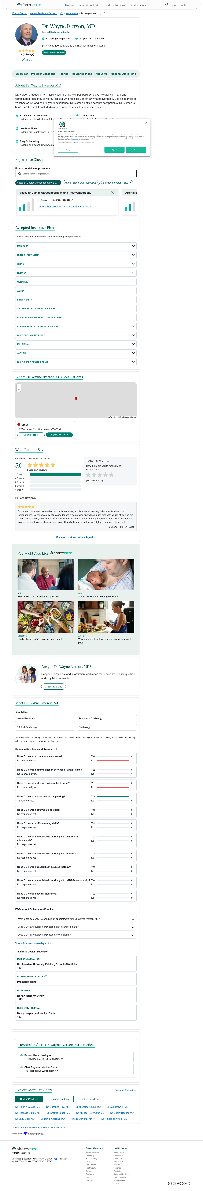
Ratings (63, 74)
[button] (55, 749)
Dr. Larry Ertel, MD (25, 1118)
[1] (88, 474)
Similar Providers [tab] (29, 1099)
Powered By (18, 1133)
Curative (22, 281)
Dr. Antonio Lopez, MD (58, 1112)
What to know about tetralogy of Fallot (98, 596)
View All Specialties (126, 1090)
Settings (68, 150)
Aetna (20, 290)
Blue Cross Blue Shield (31, 335)
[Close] (146, 122)
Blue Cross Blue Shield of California (39, 317)
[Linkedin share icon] (179, 1184)
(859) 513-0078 (60, 434)
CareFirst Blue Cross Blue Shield (37, 326)
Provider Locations (43, 74)
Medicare (22, 246)
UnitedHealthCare (28, 255)
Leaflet (109, 417)
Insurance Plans (82, 74)
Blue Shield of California (32, 362)
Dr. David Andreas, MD (53, 1118)
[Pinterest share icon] (188, 1184)
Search (167, 4)
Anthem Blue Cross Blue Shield (36, 308)
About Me (101, 74)
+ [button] (19, 385)
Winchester (72, 13)
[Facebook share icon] (170, 1184)
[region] (102, 137)
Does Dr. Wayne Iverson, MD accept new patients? (44, 934)
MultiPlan (23, 344)
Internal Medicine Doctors (43, 13)
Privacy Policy (74, 139)
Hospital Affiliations (123, 74)
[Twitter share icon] (183, 1184)
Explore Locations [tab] (59, 1099)
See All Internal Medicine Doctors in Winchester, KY (39, 1127)
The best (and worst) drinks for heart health (40, 639)
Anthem (21, 353)
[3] (100, 474)
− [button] (19, 389)
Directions (32, 434)
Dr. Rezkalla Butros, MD (28, 1112)
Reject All (114, 150)
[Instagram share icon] (174, 1184)
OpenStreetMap (121, 417)
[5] (111, 474)
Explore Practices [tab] (89, 1099)
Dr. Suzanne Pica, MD (58, 1107)
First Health (24, 299)
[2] (94, 474)
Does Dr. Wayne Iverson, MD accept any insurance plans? (48, 926)
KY (61, 13)
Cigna (20, 263)
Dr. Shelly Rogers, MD (122, 1112)
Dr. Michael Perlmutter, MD (90, 1112)
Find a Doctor (19, 13)
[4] (105, 474)
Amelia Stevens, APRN (83, 1118)
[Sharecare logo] (45, 1149)
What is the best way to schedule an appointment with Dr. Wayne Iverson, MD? (59, 919)
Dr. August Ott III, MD (117, 1107)
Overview (22, 74)
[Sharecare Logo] (30, 4)
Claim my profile (53, 686)
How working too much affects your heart (39, 596)
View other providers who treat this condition (64, 206)
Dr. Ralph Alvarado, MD (27, 1107)
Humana (21, 272)
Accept (136, 150)
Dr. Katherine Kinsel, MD (114, 1118)
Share (29, 59)
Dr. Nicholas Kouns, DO (88, 1107)
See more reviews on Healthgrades (76, 537)
